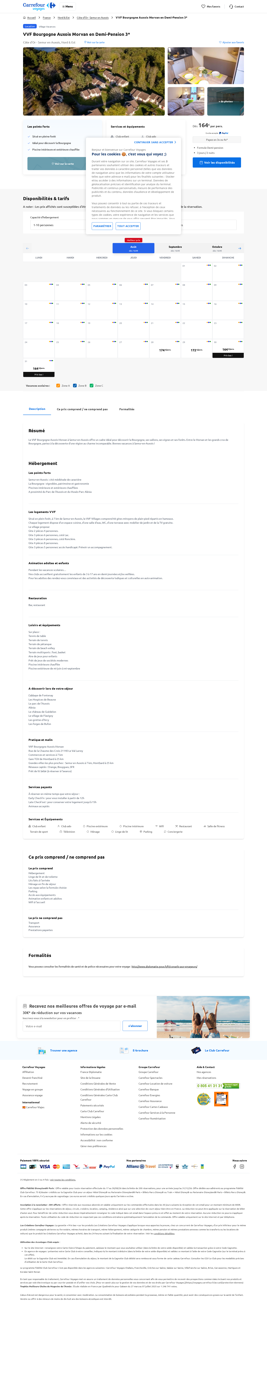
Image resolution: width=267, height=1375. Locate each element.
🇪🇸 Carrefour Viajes (33, 1107)
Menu (69, 6)
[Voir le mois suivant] (239, 248)
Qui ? (167, 217)
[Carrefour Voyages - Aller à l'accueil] (39, 6)
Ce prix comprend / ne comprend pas (82, 409)
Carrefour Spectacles (150, 1077)
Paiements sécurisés (92, 1105)
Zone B (82, 385)
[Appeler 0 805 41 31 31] (221, 1086)
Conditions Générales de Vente (98, 1083)
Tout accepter (128, 226)
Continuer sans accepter (153, 142)
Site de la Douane (90, 1077)
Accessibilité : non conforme (96, 1140)
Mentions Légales (90, 1117)
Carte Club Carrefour (92, 1111)
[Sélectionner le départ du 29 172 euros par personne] (196, 348)
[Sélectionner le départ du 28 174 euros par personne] (165, 348)
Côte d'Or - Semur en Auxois (93, 17)
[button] (94, 81)
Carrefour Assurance (150, 1101)
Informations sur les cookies (96, 1134)
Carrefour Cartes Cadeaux (153, 1106)
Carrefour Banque (149, 1089)
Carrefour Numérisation (152, 1118)
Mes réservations (206, 1077)
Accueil (31, 17)
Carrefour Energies (149, 1095)
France (47, 17)
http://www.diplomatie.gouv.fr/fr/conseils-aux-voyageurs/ (164, 966)
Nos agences (204, 1071)
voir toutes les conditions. (63, 1179)
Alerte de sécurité (90, 1122)
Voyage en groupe (32, 1089)
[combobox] (61, 222)
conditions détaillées (164, 1233)
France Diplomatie (91, 1071)
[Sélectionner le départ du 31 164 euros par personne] (38, 367)
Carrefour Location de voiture (155, 1083)
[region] (133, 186)
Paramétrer (102, 226)
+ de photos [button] (226, 101)
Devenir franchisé (32, 1077)
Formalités (126, 409)
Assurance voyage (32, 1095)
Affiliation (28, 1071)
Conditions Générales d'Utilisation (100, 1089)
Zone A (66, 385)
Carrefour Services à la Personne (157, 1112)
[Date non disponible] (196, 272)
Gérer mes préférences (93, 1146)
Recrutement (30, 1083)
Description (37, 409)
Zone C (99, 385)
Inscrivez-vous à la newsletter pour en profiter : (51, 1018)
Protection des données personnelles (101, 1128)
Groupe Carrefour (148, 1071)
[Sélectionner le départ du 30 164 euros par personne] (228, 348)
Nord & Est (64, 17)
